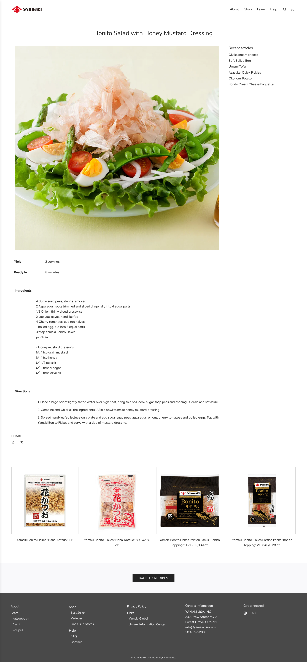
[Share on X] (22, 443)
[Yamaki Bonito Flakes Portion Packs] (189, 500)
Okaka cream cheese (243, 55)
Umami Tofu (237, 66)
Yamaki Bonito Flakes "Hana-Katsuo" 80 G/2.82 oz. (117, 542)
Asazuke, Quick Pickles (245, 72)
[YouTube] (254, 613)
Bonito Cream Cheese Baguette (251, 84)
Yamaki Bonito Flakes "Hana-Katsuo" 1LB (45, 540)
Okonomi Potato (240, 78)
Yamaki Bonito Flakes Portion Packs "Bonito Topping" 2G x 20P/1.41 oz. (190, 542)
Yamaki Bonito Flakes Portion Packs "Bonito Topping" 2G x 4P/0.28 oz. (262, 542)
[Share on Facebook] (13, 443)
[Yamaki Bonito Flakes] (45, 500)
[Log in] (292, 9)
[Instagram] (245, 613)
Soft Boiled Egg (240, 61)
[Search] (285, 9)
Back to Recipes (153, 578)
